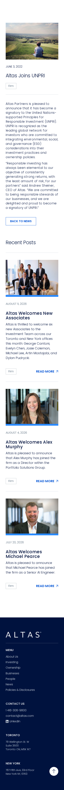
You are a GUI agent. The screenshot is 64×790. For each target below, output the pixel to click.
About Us (12, 656)
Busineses (12, 673)
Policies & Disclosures (20, 690)
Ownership (13, 667)
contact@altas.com (20, 715)
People (10, 679)
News (9, 684)
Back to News (21, 221)
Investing (12, 662)
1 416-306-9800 (16, 710)
